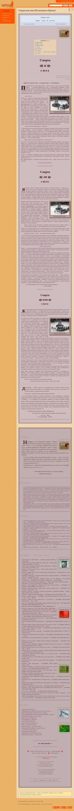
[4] (52, 139)
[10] (25, 401)
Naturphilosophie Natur (30, 793)
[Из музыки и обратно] (64, 713)
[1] (69, 77)
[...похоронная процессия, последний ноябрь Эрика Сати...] (59, 103)
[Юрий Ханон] (64, 669)
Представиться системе (67, 1)
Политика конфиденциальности (24, 804)
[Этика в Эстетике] (64, 33)
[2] (65, 111)
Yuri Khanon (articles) (36, 794)
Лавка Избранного (7, 21)
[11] (42, 408)
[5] (29, 157)
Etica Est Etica (45, 793)
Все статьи (5, 19)
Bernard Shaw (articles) (25, 794)
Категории (22, 793)
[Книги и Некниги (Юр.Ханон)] (64, 564)
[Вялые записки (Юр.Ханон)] (64, 614)
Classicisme (60, 793)
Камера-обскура (6, 15)
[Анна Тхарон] (41, 65)
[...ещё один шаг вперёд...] (59, 208)
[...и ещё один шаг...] (59, 325)
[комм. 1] (60, 187)
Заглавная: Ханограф (7, 13)
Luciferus (39, 793)
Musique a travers (53, 793)
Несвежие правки (6, 17)
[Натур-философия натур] (64, 728)
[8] (65, 333)
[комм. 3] (41, 467)
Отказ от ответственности (46, 804)
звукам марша (66, 309)
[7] (62, 272)
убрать (48, 40)
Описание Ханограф (36, 804)
